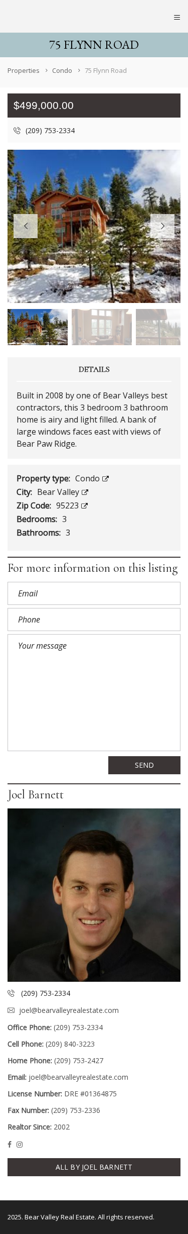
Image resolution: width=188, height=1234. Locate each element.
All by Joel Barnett (94, 1167)
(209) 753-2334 (49, 130)
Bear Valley (59, 491)
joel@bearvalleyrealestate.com (69, 1010)
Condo (88, 478)
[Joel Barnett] (94, 895)
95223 (68, 505)
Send (144, 765)
